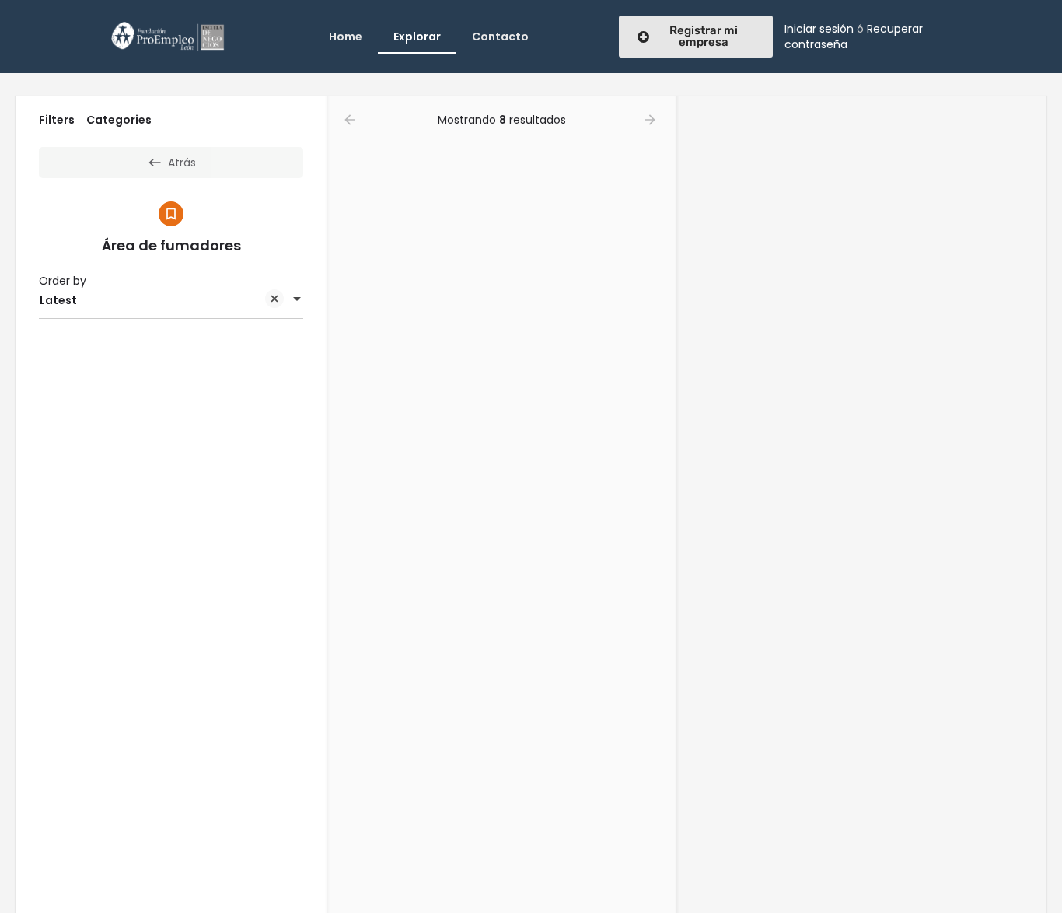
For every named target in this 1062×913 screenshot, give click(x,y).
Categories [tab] (119, 120)
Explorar (417, 36)
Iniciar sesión (819, 29)
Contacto (500, 36)
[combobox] (171, 300)
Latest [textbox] (58, 300)
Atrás (182, 162)
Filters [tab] (57, 120)
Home (345, 36)
